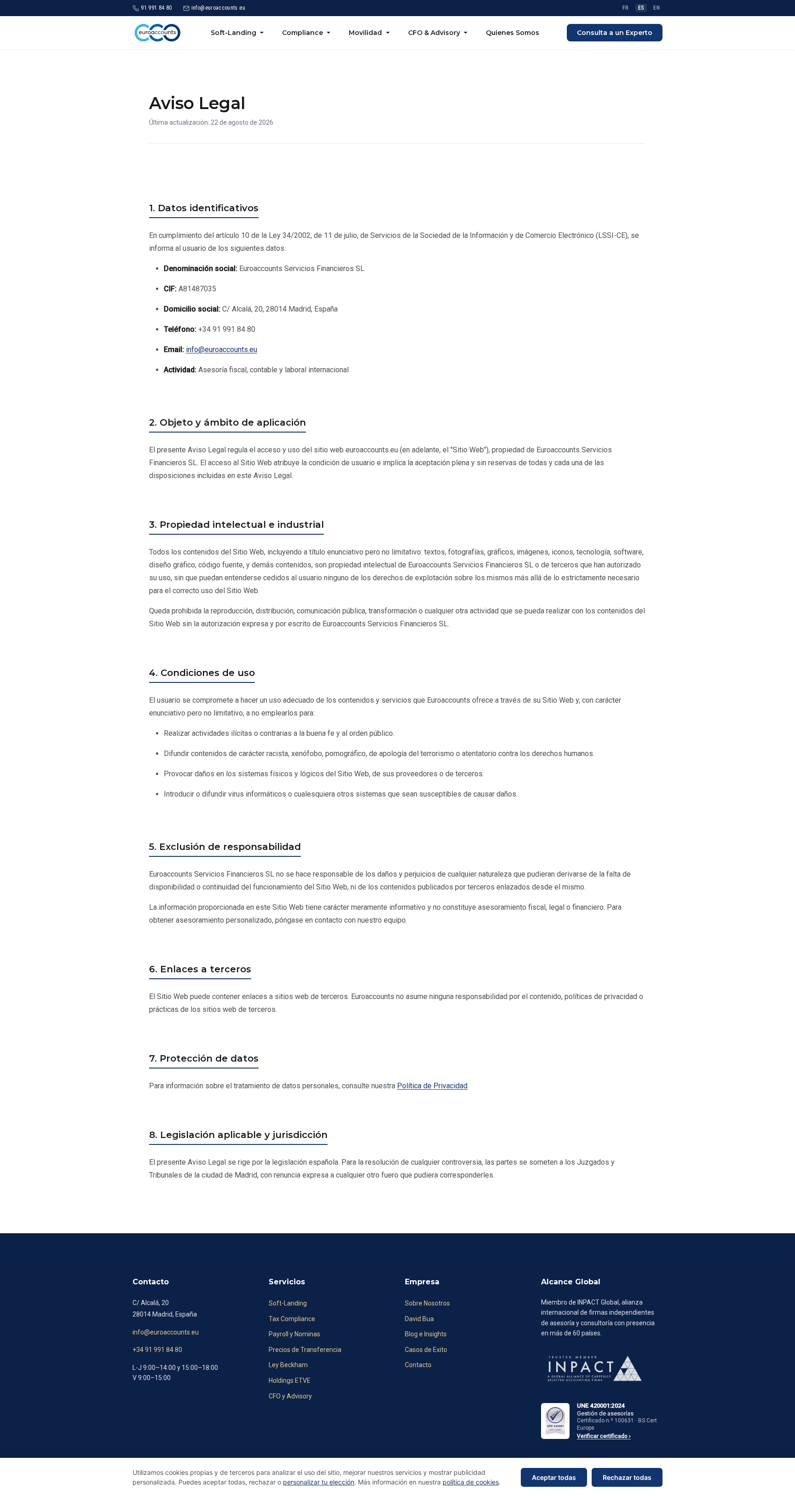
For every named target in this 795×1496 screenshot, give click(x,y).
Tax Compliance (292, 1319)
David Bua (419, 1319)
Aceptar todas (554, 1477)
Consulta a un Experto (614, 33)
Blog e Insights (426, 1334)
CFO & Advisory (434, 33)
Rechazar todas (627, 1477)
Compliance (302, 33)
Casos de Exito (426, 1349)
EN (656, 8)
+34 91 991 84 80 (157, 1349)
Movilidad (365, 33)
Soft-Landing (233, 33)
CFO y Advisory (290, 1396)
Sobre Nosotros (427, 1303)
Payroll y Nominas (294, 1334)
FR (625, 8)
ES (641, 8)
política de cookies (471, 1482)
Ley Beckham (288, 1365)
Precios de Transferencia (305, 1349)
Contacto (418, 1365)
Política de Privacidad (432, 1085)
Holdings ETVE (290, 1380)
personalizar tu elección (318, 1482)
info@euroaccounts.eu (221, 349)
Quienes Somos (512, 33)
